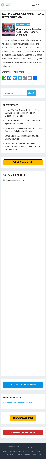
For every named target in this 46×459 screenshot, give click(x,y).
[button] (36, 5)
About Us (26, 451)
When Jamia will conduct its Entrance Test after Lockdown (29, 32)
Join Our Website (23, 455)
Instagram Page (37, 451)
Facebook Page (9, 455)
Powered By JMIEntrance (12, 451)
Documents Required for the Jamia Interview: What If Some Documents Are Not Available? (23, 146)
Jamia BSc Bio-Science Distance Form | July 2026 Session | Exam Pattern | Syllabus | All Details (22, 113)
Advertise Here (36, 455)
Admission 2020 (23, 25)
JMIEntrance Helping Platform (27, 447)
